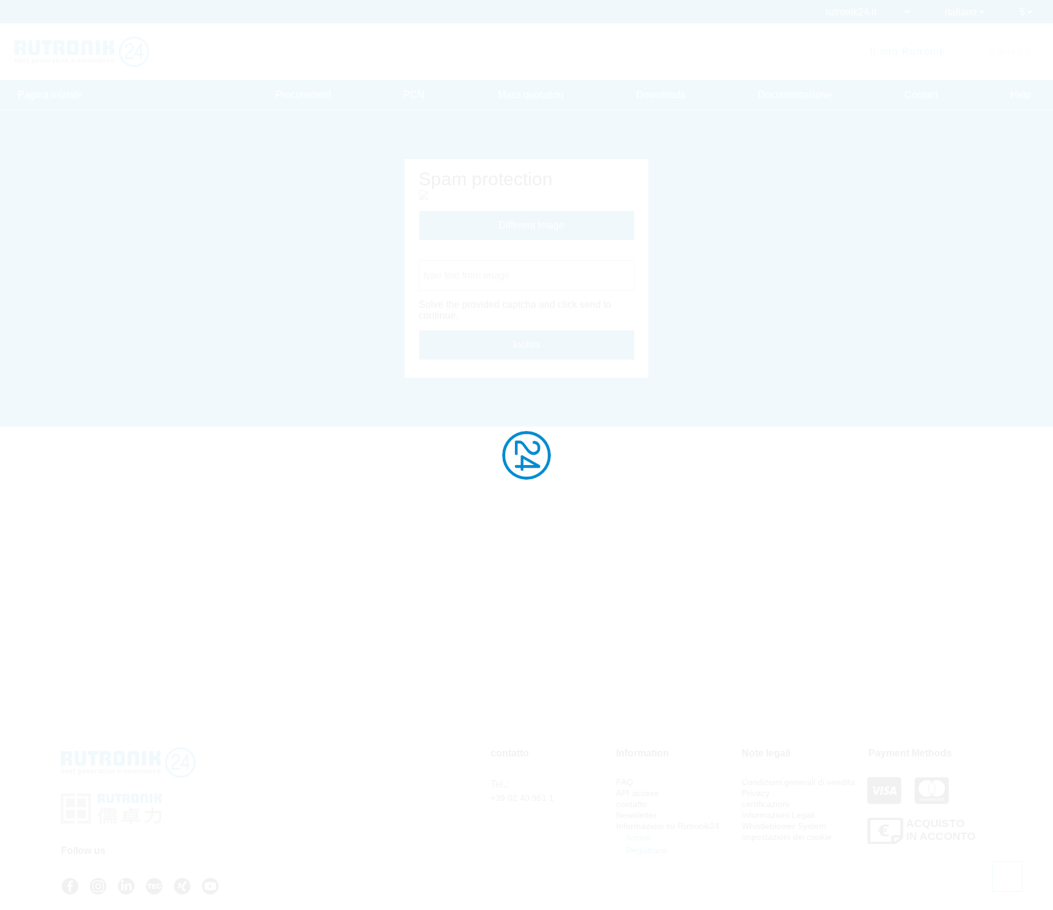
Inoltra (526, 344)
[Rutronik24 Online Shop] (82, 52)
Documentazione (795, 95)
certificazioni (765, 804)
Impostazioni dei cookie (787, 837)
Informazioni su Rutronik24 (668, 826)
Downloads (661, 95)
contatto (631, 804)
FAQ (624, 782)
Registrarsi (645, 850)
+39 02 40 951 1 (522, 798)
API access (637, 793)
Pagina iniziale (50, 95)
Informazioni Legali (778, 815)
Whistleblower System (784, 826)
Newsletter (636, 815)
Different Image (530, 225)
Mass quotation (531, 95)
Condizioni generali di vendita (798, 782)
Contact (921, 95)
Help (1020, 95)
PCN (414, 95)
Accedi (637, 837)
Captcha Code (450, 254)
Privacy (756, 793)
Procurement (303, 95)
